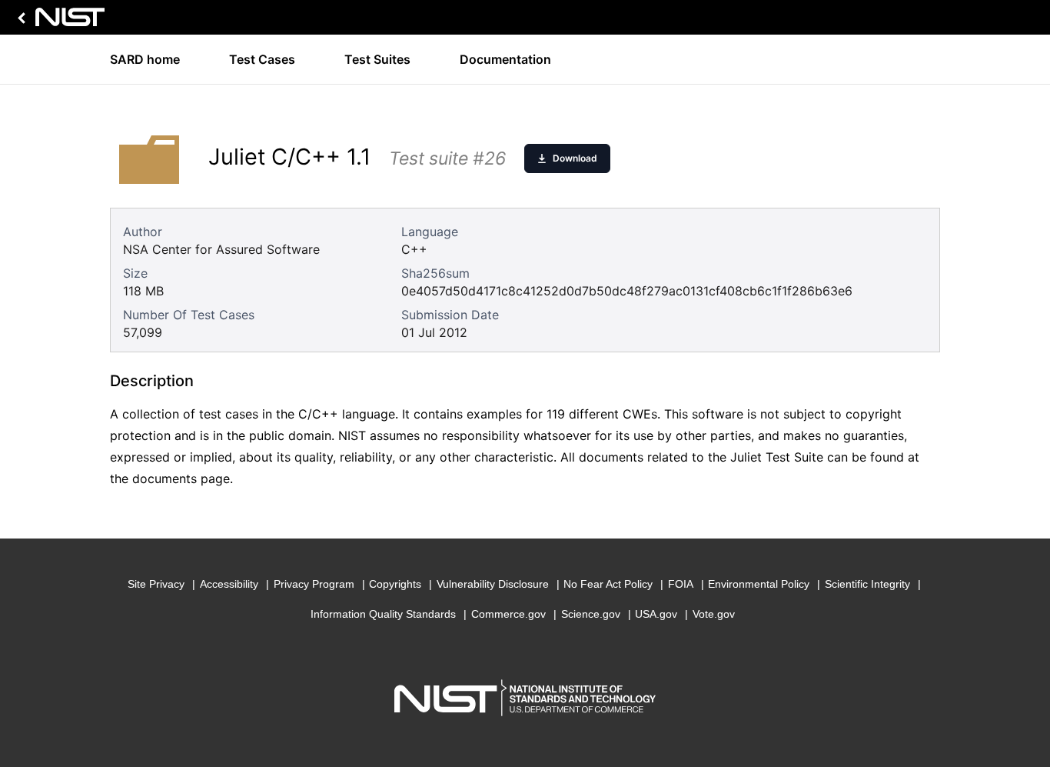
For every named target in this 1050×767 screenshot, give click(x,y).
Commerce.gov (508, 614)
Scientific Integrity (867, 584)
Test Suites (377, 59)
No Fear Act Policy (608, 584)
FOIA (680, 584)
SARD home (145, 59)
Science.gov (590, 614)
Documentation (505, 59)
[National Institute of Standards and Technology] (58, 21)
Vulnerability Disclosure (493, 584)
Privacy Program (314, 584)
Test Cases (262, 59)
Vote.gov (714, 614)
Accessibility (229, 584)
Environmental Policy (758, 584)
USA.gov (656, 614)
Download (575, 158)
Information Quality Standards (383, 614)
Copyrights (395, 584)
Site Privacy (156, 584)
